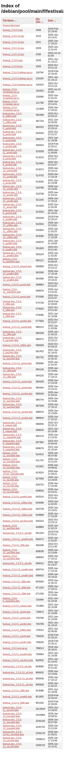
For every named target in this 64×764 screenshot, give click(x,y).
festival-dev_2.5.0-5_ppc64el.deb (12, 351)
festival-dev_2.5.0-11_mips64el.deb (12, 436)
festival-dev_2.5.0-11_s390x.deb (12, 230)
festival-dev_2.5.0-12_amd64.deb (12, 278)
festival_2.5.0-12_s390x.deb (17, 509)
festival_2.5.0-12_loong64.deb (11, 460)
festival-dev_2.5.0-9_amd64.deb (12, 248)
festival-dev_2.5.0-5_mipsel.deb (12, 430)
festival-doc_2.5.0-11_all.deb (18, 684)
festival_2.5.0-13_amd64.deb (18, 569)
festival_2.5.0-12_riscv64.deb (11, 490)
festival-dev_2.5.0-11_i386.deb (12, 333)
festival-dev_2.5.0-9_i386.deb (12, 308)
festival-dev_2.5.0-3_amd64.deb (12, 218)
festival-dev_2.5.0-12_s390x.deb (12, 224)
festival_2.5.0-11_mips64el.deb (12, 290)
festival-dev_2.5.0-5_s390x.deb (12, 121)
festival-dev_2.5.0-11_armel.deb (12, 205)
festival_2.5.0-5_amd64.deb (17, 654)
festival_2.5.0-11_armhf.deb (17, 327)
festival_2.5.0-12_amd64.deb (18, 575)
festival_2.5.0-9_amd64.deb (17, 496)
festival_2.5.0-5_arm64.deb (17, 624)
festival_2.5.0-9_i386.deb (16, 545)
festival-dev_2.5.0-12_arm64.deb (12, 187)
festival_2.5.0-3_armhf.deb (16, 636)
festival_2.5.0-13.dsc (13, 42)
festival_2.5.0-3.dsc (13, 30)
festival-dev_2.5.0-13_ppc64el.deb (12, 405)
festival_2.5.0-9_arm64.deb (17, 321)
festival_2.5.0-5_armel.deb (16, 618)
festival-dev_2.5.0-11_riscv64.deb (12, 708)
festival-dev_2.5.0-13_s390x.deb (12, 236)
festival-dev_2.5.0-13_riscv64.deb (12, 739)
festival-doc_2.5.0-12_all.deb (18, 672)
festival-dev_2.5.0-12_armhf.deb (12, 169)
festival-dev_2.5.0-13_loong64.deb (12, 715)
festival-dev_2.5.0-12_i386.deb (12, 369)
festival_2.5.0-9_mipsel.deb (17, 266)
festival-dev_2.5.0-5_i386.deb (12, 315)
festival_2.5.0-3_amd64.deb (17, 696)
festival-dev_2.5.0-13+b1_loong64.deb (13, 733)
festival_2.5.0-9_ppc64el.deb (18, 521)
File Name (8, 20)
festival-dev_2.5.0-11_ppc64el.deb (12, 357)
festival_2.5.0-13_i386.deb (16, 587)
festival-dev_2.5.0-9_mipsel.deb (12, 424)
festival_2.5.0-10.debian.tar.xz (11, 90)
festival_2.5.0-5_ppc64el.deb (18, 660)
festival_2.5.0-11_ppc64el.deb (11, 527)
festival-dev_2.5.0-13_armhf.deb (12, 175)
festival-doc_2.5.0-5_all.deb (17, 563)
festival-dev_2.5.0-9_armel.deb (12, 157)
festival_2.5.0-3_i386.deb (16, 703)
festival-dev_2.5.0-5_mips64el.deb (12, 448)
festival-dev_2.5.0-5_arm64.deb (12, 211)
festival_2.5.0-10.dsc (13, 54)
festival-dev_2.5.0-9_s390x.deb (12, 114)
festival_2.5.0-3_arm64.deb (17, 642)
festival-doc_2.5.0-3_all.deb (17, 533)
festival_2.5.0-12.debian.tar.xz (11, 102)
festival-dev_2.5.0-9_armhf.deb (12, 133)
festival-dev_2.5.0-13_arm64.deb (12, 199)
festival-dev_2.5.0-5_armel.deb (12, 181)
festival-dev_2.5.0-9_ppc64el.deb (12, 339)
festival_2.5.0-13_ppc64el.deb (11, 557)
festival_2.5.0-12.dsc (13, 36)
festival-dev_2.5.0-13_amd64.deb (12, 272)
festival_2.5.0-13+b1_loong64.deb (13, 472)
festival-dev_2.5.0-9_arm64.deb (12, 163)
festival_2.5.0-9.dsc (13, 66)
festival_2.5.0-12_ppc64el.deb (11, 551)
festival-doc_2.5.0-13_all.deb (18, 678)
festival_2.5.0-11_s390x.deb (17, 502)
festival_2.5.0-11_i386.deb (16, 581)
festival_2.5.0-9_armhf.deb (16, 284)
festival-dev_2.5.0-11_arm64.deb (12, 193)
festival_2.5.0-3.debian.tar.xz (18, 72)
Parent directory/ (11, 25)
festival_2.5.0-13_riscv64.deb (11, 484)
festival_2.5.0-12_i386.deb (16, 593)
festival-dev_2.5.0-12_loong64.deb (12, 727)
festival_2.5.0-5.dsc (13, 60)
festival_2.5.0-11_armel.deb (17, 363)
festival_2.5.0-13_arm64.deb (18, 418)
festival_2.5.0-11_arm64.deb (17, 393)
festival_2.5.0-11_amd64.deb (18, 539)
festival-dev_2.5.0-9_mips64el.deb (12, 442)
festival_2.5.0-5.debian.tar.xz (18, 78)
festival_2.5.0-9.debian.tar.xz (18, 84)
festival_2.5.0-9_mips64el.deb (11, 260)
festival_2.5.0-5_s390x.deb (17, 630)
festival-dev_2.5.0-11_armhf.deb (12, 151)
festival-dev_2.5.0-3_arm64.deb (12, 145)
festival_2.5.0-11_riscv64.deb (11, 478)
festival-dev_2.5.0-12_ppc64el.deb (12, 399)
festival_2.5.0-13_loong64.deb (11, 466)
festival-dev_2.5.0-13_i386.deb (12, 375)
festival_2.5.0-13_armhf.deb (17, 381)
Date (50, 20)
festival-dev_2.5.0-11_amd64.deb (12, 254)
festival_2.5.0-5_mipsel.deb (17, 606)
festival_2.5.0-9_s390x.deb (17, 345)
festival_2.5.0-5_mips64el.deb (11, 599)
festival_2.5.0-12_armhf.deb (17, 387)
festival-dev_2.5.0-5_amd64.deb (12, 242)
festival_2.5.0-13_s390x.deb (17, 515)
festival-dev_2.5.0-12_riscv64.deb (12, 745)
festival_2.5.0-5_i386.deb (16, 690)
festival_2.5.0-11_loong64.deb (11, 454)
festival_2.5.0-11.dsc (13, 48)
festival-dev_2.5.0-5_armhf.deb (12, 139)
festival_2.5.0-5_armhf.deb (16, 612)
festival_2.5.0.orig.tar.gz (15, 648)
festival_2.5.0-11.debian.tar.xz (11, 96)
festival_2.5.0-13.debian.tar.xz (11, 108)
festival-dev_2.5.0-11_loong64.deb (12, 721)
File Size (38, 20)
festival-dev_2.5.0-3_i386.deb (12, 302)
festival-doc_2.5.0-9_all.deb (17, 666)
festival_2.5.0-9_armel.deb (16, 296)
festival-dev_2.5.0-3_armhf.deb (12, 127)
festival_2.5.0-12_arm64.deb (18, 412)
